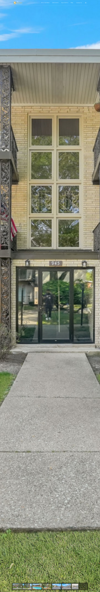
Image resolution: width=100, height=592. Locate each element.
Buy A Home (64, 2)
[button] (17, 586)
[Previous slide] (82, 586)
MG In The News (45, 2)
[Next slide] (85, 586)
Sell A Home (55, 2)
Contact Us (79, 2)
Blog (72, 2)
